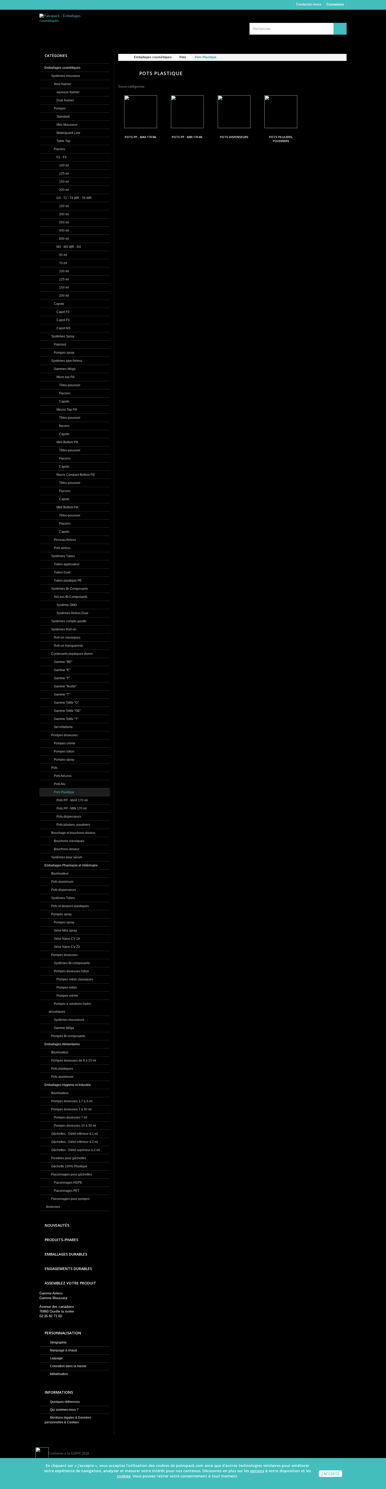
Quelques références (64, 1402)
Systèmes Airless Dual (72, 613)
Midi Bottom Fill (67, 507)
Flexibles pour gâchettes (68, 1158)
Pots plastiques (61, 1068)
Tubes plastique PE (67, 580)
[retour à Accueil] (124, 57)
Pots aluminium (61, 882)
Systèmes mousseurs (68, 1020)
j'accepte (330, 1473)
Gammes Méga (64, 369)
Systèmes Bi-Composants (69, 589)
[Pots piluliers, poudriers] (281, 111)
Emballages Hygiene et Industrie (67, 1085)
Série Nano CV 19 (66, 939)
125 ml (63, 173)
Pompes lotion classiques (74, 979)
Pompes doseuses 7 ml (70, 1117)
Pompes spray (63, 352)
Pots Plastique (63, 792)
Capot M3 (63, 328)
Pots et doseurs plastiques (69, 906)
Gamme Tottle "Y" (66, 719)
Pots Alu (59, 784)
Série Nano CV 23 (66, 947)
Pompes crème (64, 743)
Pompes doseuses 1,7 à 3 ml (71, 1101)
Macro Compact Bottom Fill (75, 475)
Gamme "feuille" (65, 686)
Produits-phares (61, 1239)
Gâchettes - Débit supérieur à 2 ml (75, 1150)
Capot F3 (63, 320)
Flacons (59, 149)
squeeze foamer (68, 92)
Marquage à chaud (63, 1350)
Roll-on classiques (66, 637)
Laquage (56, 1358)
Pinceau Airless (64, 540)
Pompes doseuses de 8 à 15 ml (73, 1060)
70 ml (62, 263)
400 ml (63, 230)
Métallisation (58, 1374)
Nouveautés (57, 1225)
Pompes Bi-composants (67, 1036)
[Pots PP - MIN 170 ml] (187, 111)
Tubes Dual (61, 572)
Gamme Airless (51, 1293)
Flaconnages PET (66, 1191)
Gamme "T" (61, 694)
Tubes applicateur (66, 564)
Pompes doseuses (64, 735)
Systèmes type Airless (66, 361)
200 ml (63, 190)
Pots (54, 768)
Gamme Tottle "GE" (67, 711)
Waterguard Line (68, 133)
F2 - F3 (61, 157)
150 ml (63, 182)
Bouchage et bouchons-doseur (72, 833)
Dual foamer (65, 100)
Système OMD (66, 605)
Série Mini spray (65, 930)
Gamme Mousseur (53, 1298)
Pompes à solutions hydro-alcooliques (70, 1007)
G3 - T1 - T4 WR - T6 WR (74, 198)
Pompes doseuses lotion (71, 971)
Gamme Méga (63, 1028)
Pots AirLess (62, 776)
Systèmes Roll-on (63, 629)
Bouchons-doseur (66, 849)
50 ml (62, 255)
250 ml (63, 222)
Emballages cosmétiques (62, 68)
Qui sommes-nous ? (64, 1410)
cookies (124, 1476)
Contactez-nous (308, 4)
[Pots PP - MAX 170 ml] (141, 111)
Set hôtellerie (63, 727)
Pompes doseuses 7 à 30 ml (71, 1109)
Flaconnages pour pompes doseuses (68, 1203)
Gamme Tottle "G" (66, 702)
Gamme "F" (61, 678)
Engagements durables (68, 1268)
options (257, 1470)
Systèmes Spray (62, 336)
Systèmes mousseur (65, 76)
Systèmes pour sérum (66, 857)
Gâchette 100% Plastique (68, 1166)
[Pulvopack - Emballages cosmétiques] (88, 27)
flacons (63, 426)
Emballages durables (66, 1254)
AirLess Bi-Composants (70, 597)
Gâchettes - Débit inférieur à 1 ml (74, 1134)
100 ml (63, 165)
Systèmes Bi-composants (71, 963)
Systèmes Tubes (62, 556)
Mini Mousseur (66, 125)
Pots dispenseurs (68, 816)
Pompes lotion (63, 751)
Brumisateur (59, 873)
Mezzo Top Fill (66, 409)
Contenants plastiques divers (71, 654)
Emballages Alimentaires (62, 1044)
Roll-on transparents (68, 645)
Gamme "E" (61, 670)
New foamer (62, 84)
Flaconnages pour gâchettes (71, 1174)
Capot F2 (63, 312)
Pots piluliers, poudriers (73, 825)
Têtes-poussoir (69, 385)
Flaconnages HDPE (67, 1182)
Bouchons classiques (68, 841)
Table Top (63, 141)
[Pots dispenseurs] (234, 111)
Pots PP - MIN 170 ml (71, 808)
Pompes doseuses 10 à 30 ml (74, 1125)
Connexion (335, 4)
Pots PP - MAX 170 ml (72, 800)
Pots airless (61, 548)
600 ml (63, 239)
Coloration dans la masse (67, 1366)
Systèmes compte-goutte (68, 621)
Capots (58, 304)
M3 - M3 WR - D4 (68, 247)
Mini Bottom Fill (67, 442)
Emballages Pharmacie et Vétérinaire (71, 865)
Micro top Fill (65, 377)
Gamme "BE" (62, 662)
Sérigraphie (58, 1342)
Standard (63, 116)
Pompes (59, 108)
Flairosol (59, 344)
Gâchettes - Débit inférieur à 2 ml (74, 1142)
